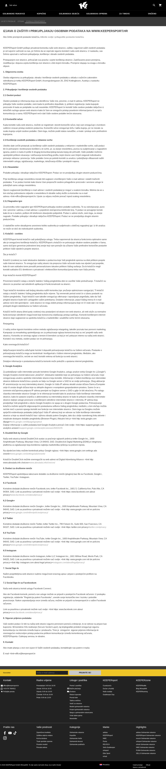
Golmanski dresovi (76, 741)
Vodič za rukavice (76, 703)
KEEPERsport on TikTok (15, 733)
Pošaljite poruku (9, 692)
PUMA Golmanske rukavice (145, 750)
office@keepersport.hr (11, 686)
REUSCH (106, 744)
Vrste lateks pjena (76, 715)
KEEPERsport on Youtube (10, 733)
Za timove (124, 14)
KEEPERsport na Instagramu (5, 738)
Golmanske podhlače (77, 744)
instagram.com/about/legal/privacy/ (69, 562)
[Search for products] (154, 5)
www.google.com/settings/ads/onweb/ (28, 454)
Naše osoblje (107, 692)
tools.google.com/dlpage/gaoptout (26, 422)
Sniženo (152, 14)
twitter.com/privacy (97, 527)
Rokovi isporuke (75, 695)
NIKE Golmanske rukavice (145, 747)
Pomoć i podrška (75, 686)
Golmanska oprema (96, 14)
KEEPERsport (110, 680)
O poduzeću (107, 686)
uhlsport (106, 750)
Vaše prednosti (44, 727)
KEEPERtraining (142, 692)
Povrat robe (74, 697)
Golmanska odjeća (69, 14)
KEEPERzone (143, 680)
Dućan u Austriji (108, 689)
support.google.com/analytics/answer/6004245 (41, 428)
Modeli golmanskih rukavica (79, 706)
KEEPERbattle (141, 686)
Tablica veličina (75, 700)
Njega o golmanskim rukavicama (81, 712)
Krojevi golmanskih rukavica (79, 709)
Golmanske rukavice (14, 14)
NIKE (104, 738)
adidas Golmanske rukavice (146, 732)
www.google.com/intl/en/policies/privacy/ (29, 512)
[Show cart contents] (160, 5)
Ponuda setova (41, 747)
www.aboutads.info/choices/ (42, 463)
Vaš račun (13, 5)
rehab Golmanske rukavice (145, 744)
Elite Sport (106, 753)
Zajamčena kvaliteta (43, 732)
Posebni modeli (41, 744)
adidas (105, 732)
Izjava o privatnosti (35, 21)
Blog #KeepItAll (141, 689)
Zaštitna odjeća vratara (44, 735)
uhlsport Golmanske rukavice (146, 741)
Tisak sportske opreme (44, 741)
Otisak (21, 21)
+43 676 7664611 (9, 689)
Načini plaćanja (75, 689)
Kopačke (41, 14)
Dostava (72, 692)
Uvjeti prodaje (8, 21)
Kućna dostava (41, 738)
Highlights (141, 727)
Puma (105, 741)
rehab (105, 756)
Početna (83, 5)
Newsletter (7, 673)
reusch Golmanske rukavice (146, 738)
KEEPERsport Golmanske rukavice (148, 735)
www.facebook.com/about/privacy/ (26, 495)
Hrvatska (106, 765)
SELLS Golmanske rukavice (146, 753)
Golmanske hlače (76, 738)
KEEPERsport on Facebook (5, 733)
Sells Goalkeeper (109, 747)
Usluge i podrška (78, 680)
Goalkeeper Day (108, 695)
